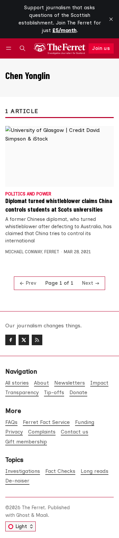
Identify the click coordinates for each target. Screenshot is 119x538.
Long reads (94, 471)
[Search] (22, 48)
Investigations (22, 471)
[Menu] (9, 48)
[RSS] (37, 340)
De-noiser (17, 480)
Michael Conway (23, 251)
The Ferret (33, 508)
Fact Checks (60, 471)
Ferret (51, 251)
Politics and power (28, 194)
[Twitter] (24, 340)
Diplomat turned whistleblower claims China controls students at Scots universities (58, 204)
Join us (101, 48)
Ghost (23, 515)
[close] (111, 19)
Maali (42, 515)
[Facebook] (10, 340)
